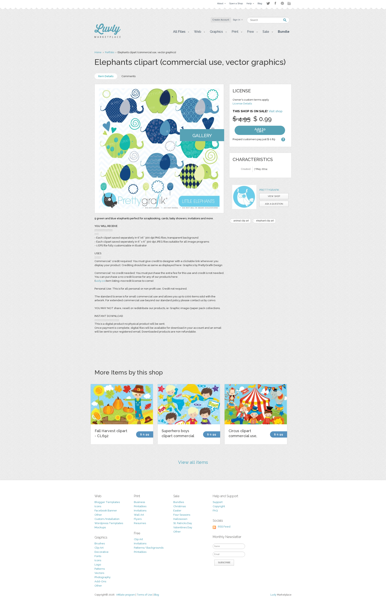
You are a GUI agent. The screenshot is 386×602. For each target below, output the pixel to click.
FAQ (215, 510)
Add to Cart (260, 130)
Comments (128, 76)
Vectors (99, 572)
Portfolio (109, 52)
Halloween (180, 518)
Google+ (289, 3)
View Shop (274, 196)
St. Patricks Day (182, 523)
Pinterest (282, 3)
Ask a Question (274, 204)
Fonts (97, 556)
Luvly (273, 594)
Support (218, 502)
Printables (140, 506)
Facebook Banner (105, 510)
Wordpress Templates (108, 523)
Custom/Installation (106, 518)
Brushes (99, 543)
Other (98, 514)
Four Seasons (181, 514)
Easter (177, 510)
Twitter (268, 3)
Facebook (275, 3)
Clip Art (99, 547)
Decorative (101, 551)
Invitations (140, 510)
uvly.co (100, 280)
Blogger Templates (107, 502)
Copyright (219, 506)
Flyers (138, 518)
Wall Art (139, 514)
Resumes (140, 523)
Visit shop (275, 111)
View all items (193, 462)
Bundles (178, 502)
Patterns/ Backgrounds (148, 547)
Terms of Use (144, 594)
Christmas (179, 506)
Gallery (202, 135)
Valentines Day (182, 527)
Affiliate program (125, 594)
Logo (97, 564)
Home (98, 52)
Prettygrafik (269, 189)
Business (139, 502)
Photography (102, 577)
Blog (156, 594)
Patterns (99, 568)
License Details (242, 103)
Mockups (100, 527)
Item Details (105, 76)
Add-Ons (100, 581)
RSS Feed (224, 526)
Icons (97, 506)
